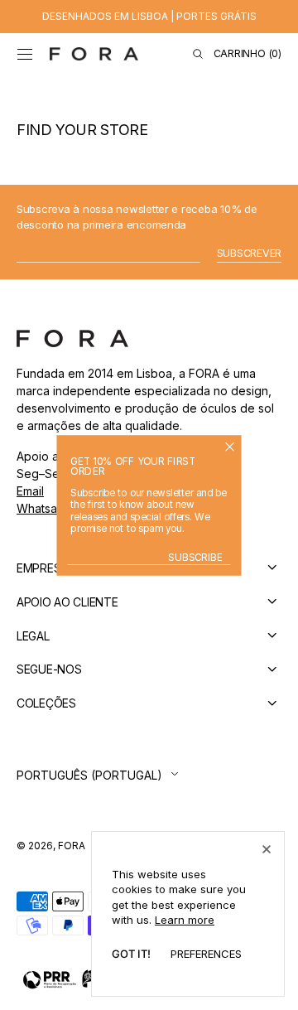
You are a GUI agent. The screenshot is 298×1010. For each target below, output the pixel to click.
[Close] (266, 849)
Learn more (184, 919)
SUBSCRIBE (195, 557)
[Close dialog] (229, 446)
